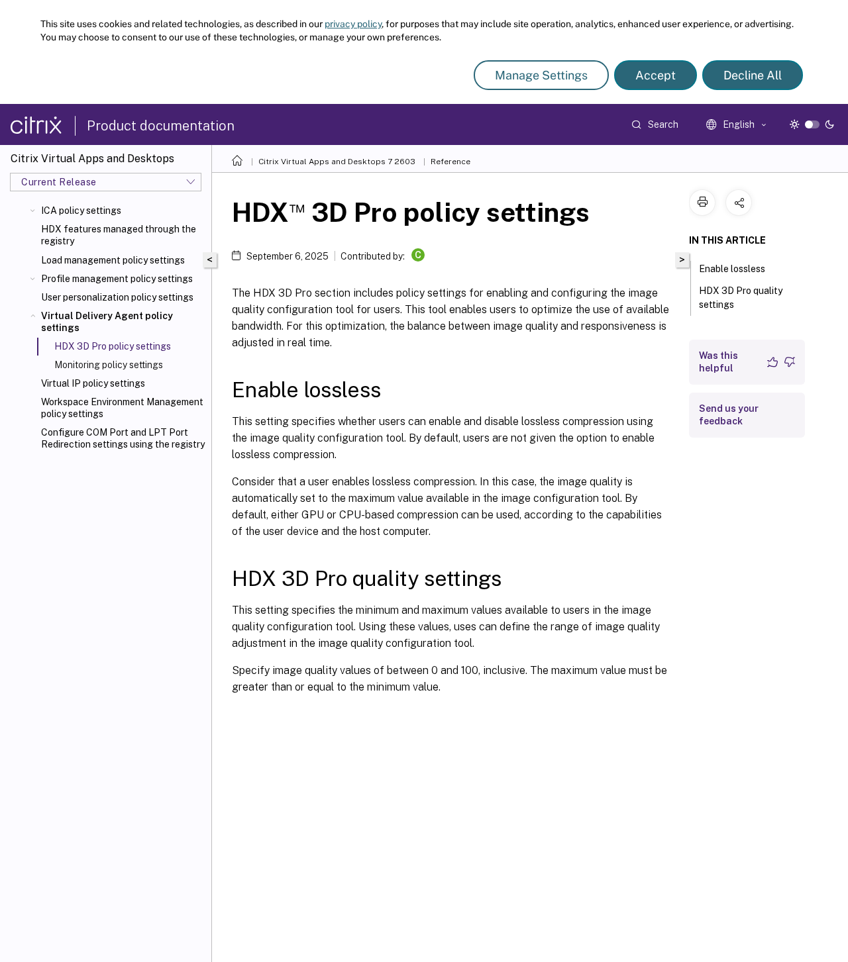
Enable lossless (732, 269)
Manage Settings (541, 75)
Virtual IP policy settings (93, 383)
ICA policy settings (81, 210)
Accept (655, 75)
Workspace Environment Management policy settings (122, 408)
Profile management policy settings (117, 278)
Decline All (752, 75)
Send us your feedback (729, 414)
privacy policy (353, 24)
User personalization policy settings (117, 297)
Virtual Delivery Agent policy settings (107, 322)
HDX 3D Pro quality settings (740, 297)
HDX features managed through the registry (118, 235)
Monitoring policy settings (108, 365)
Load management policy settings (113, 260)
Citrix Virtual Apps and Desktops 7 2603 (336, 161)
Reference (450, 161)
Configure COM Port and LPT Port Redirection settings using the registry (123, 438)
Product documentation (161, 126)
